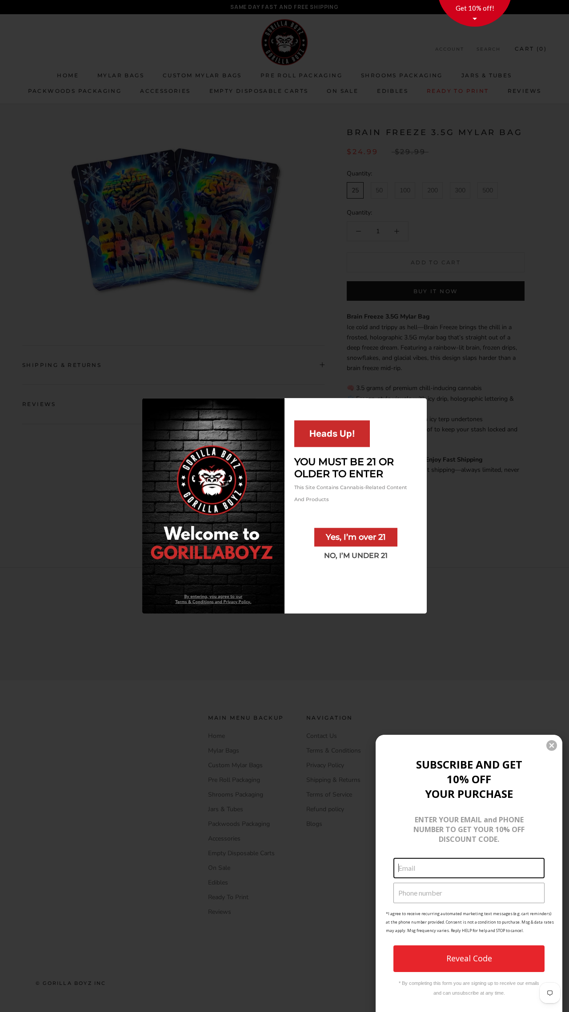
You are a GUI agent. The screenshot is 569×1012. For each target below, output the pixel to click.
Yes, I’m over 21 (356, 537)
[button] (551, 745)
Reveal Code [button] (469, 958)
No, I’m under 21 (356, 555)
